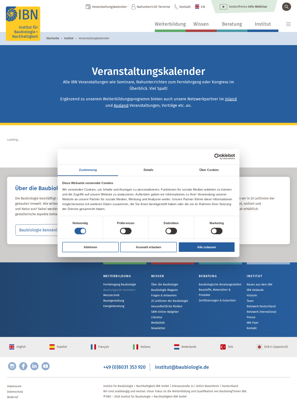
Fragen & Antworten (164, 295)
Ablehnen (90, 247)
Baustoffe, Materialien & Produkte (215, 292)
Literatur (156, 317)
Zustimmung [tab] (88, 169)
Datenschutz (15, 391)
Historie (252, 295)
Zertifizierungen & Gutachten (217, 300)
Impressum (14, 386)
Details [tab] (149, 169)
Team (250, 301)
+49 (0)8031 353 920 (124, 367)
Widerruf (12, 397)
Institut (263, 24)
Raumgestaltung (113, 300)
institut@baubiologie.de (182, 367)
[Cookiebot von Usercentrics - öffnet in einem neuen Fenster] (217, 157)
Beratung (232, 24)
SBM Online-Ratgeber (165, 312)
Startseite (52, 38)
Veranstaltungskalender (109, 7)
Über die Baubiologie (164, 284)
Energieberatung (113, 306)
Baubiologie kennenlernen (43, 230)
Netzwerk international (261, 312)
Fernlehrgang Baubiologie (119, 284)
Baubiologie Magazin (164, 290)
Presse (251, 317)
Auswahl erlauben (148, 247)
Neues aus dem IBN (259, 284)
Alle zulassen (206, 247)
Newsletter (158, 328)
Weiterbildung (170, 24)
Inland (231, 98)
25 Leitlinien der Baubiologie (169, 301)
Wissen (201, 24)
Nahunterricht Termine (153, 7)
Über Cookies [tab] (209, 169)
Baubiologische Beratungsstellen (220, 284)
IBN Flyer (252, 322)
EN (203, 7)
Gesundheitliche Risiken (166, 306)
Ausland (121, 105)
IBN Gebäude (255, 290)
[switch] (126, 231)
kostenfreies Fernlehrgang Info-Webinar (47, 291)
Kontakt (185, 7)
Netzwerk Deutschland (261, 306)
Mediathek (158, 322)
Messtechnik (111, 295)
